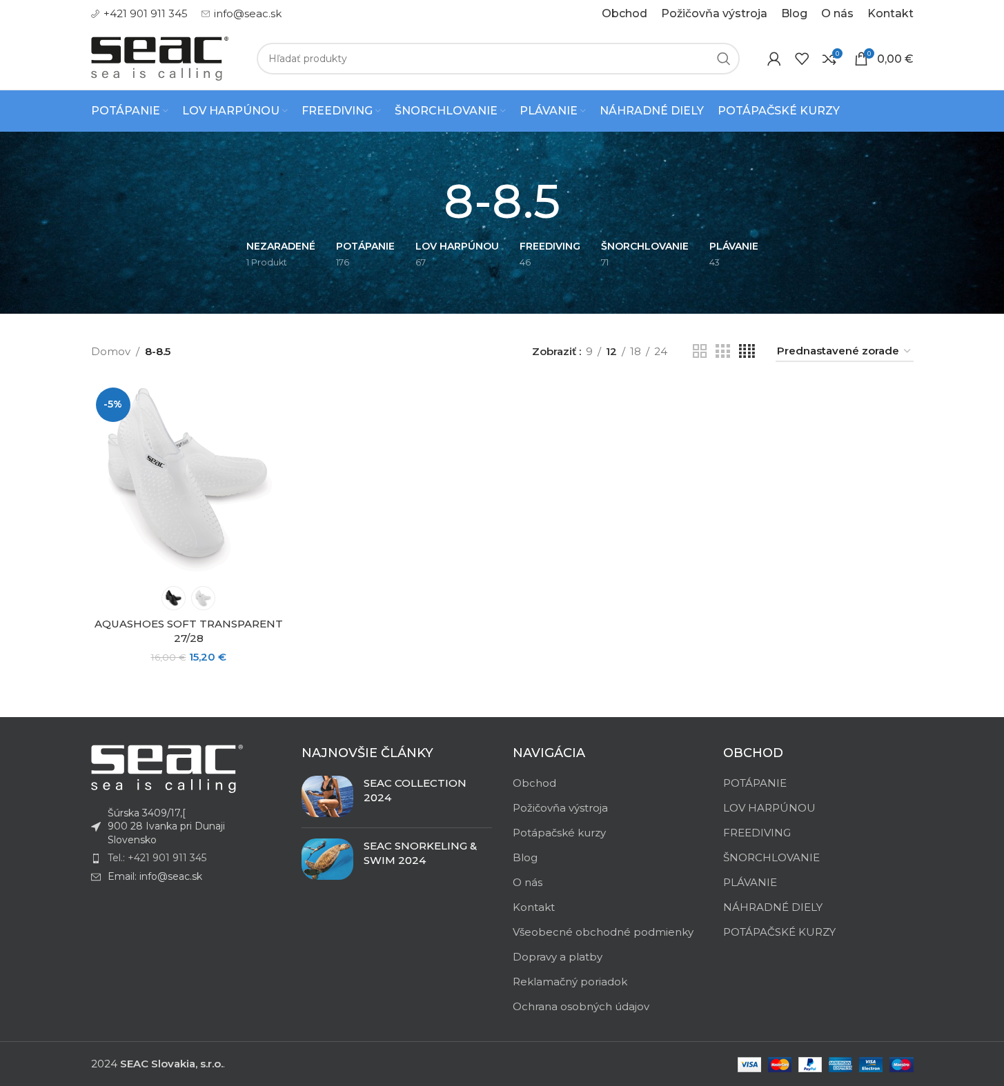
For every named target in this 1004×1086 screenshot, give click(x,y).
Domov (110, 351)
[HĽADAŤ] (724, 58)
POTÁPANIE (755, 783)
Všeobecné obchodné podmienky (603, 931)
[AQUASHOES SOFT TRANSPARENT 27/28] (188, 480)
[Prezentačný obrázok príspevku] (327, 796)
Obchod (534, 783)
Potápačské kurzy (559, 832)
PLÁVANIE (750, 882)
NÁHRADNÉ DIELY (773, 907)
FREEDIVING (757, 832)
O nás (527, 882)
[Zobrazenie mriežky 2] (700, 351)
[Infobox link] (139, 14)
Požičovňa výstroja (560, 807)
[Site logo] (160, 57)
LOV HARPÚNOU (769, 807)
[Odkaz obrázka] (167, 767)
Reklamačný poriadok (570, 981)
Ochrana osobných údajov (581, 1006)
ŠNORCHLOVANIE (771, 857)
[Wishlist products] (802, 58)
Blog (525, 857)
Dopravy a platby (557, 956)
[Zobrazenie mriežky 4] (747, 351)
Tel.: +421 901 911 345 (157, 858)
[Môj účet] (774, 58)
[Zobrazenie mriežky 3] (722, 351)
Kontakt (534, 907)
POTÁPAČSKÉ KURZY (779, 931)
